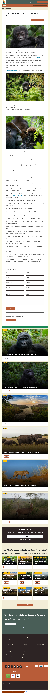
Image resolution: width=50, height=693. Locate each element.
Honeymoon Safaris (25, 639)
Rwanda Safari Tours (10, 641)
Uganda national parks (9, 654)
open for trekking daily (36, 57)
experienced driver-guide (12, 70)
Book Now (13, 691)
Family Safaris (25, 645)
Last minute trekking (40, 641)
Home (3, 8)
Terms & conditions (25, 656)
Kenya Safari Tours (10, 642)
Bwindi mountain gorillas (17, 195)
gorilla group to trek (28, 183)
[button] (27, 691)
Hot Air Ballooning (25, 641)
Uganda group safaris (40, 639)
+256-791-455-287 (27, 539)
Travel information (25, 657)
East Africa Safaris (10, 645)
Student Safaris (25, 642)
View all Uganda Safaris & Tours (24, 604)
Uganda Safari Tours (10, 639)
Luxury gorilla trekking (40, 645)
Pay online (25, 654)
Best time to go (10, 657)
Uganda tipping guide (10, 656)
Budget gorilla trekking (40, 644)
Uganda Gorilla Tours (8, 8)
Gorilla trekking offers (40, 642)
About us (25, 651)
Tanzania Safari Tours (10, 644)
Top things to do (9, 651)
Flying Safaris (25, 644)
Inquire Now (25, 536)
